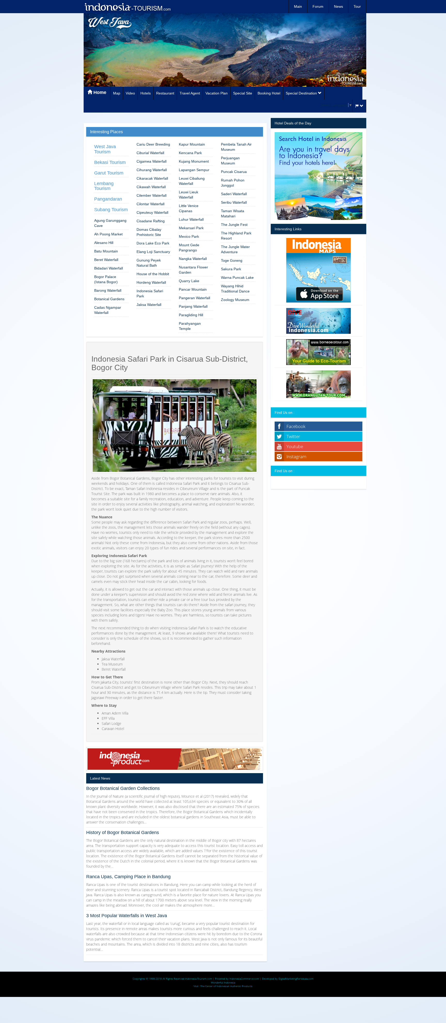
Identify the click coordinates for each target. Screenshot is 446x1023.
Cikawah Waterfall (151, 187)
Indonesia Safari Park (150, 293)
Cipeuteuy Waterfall (152, 212)
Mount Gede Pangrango (189, 247)
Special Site (242, 93)
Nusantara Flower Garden (193, 269)
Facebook (295, 426)
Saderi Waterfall (234, 194)
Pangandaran (108, 199)
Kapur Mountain (192, 144)
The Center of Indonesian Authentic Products (226, 986)
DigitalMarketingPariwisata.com (296, 978)
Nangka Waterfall (193, 259)
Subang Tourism (111, 209)
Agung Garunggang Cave (110, 223)
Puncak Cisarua (234, 172)
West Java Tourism (105, 149)
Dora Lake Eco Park (153, 243)
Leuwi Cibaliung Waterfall (192, 181)
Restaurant (165, 93)
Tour (357, 6)
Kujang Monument (194, 161)
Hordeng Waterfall (151, 282)
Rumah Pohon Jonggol (232, 182)
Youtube (294, 446)
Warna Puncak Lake (237, 277)
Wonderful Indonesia (223, 982)
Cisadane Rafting (151, 221)
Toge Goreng (231, 260)
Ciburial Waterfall (150, 153)
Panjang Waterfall (193, 306)
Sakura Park (231, 269)
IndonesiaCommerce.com (244, 978)
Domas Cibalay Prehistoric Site (149, 232)
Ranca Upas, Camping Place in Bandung (128, 876)
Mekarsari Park (191, 228)
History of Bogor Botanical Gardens (122, 832)
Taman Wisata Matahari (232, 213)
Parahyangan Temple (190, 326)
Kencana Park (190, 153)
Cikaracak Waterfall (152, 178)
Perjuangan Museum (230, 160)
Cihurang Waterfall (152, 170)
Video (130, 93)
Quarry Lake (189, 281)
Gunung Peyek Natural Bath (149, 262)
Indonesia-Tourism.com (198, 978)
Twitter (293, 436)
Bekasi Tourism (110, 162)
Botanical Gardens (109, 299)
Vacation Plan (216, 93)
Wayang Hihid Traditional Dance (235, 288)
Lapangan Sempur (194, 170)
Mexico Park (189, 236)
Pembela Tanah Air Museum (236, 147)
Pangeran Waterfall (194, 298)
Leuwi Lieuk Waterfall (188, 194)
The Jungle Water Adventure (235, 249)
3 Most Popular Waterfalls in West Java (126, 915)
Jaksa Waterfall (149, 305)
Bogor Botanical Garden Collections (123, 788)
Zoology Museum (235, 300)
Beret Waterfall (106, 260)
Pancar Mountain (193, 289)
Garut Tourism (108, 173)
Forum (318, 6)
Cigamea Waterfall (151, 161)
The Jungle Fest (234, 225)
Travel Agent (190, 93)
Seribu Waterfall (234, 202)
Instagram (296, 456)
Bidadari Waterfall (108, 268)
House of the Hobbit (153, 274)
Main (298, 6)
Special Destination (302, 93)
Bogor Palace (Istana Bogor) (106, 279)
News (338, 6)
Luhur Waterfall (191, 219)
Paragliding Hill (191, 315)
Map (116, 93)
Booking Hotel (269, 93)
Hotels (145, 93)
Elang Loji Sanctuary (153, 252)
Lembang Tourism (104, 186)
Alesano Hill (103, 243)
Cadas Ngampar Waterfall (107, 310)
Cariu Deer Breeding (153, 144)
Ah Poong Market (108, 234)
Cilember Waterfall (151, 195)
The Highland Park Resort (236, 235)
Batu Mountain (106, 251)
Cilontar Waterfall (150, 204)
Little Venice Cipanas (188, 208)
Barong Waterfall (107, 290)
